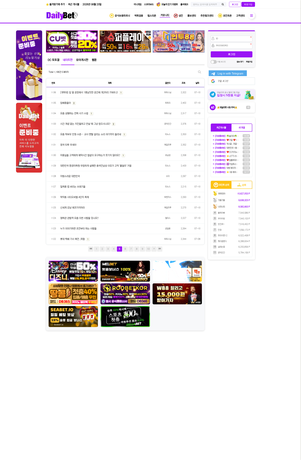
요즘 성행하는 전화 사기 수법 (74, 113)
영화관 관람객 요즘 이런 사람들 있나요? (79, 218)
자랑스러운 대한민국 (70, 176)
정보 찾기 (240, 62)
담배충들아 (65, 103)
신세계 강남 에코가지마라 (72, 207)
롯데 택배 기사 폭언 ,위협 (72, 239)
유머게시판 (82, 59)
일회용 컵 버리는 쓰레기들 (72, 186)
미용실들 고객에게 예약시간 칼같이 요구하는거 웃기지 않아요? (90, 155)
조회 (183, 83)
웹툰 (94, 59)
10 (148, 249)
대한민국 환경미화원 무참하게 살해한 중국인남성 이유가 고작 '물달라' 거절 (95, 165)
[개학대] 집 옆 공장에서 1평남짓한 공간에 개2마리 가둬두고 (89, 92)
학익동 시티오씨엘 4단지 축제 (74, 197)
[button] (221, 127)
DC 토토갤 (53, 59)
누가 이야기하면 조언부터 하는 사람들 (78, 228)
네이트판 (68, 59)
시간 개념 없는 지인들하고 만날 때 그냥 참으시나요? (85, 124)
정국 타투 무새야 (68, 144)
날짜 (197, 83)
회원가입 (249, 62)
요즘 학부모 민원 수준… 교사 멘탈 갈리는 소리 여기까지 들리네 (91, 134)
